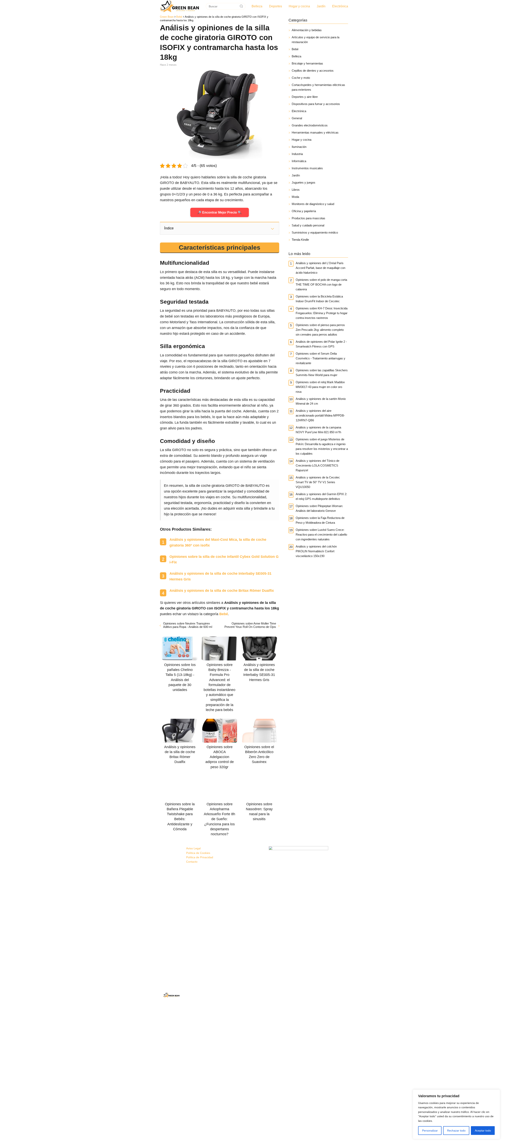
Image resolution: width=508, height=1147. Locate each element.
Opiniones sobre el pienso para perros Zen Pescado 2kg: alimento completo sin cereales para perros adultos (320, 329)
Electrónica (340, 6)
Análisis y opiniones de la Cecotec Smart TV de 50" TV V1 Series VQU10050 (318, 482)
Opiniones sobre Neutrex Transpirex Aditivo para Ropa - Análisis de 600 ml (187, 625)
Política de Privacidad (199, 857)
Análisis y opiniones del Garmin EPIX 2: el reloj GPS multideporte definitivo (321, 496)
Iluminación (299, 146)
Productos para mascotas (308, 218)
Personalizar (430, 1130)
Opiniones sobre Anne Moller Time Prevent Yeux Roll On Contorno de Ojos (250, 625)
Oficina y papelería (304, 211)
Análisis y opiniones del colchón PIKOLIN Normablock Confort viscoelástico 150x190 (316, 551)
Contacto (191, 861)
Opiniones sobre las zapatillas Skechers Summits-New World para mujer (322, 373)
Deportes (275, 6)
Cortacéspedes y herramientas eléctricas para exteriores (318, 87)
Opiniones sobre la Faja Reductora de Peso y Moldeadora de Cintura (320, 520)
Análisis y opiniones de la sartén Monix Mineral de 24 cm (321, 401)
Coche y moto (301, 77)
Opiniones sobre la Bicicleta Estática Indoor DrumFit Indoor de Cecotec (319, 299)
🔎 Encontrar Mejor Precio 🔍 (219, 212)
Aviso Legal (193, 848)
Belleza (257, 6)
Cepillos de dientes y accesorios (313, 70)
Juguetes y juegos (303, 182)
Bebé (295, 49)
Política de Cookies (198, 852)
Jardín (321, 6)
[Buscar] (241, 6)
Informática (299, 161)
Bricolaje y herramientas (307, 63)
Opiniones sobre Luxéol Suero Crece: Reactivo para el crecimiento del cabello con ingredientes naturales (321, 534)
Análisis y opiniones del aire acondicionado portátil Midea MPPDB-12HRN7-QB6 (320, 415)
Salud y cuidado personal (308, 225)
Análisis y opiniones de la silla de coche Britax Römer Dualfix (221, 591)
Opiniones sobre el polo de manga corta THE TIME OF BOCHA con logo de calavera (321, 284)
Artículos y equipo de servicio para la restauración (315, 40)
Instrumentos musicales (307, 168)
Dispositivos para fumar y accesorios (316, 104)
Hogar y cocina (299, 6)
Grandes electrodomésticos (310, 125)
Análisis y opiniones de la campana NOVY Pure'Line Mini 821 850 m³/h (318, 430)
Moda (295, 196)
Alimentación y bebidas (307, 30)
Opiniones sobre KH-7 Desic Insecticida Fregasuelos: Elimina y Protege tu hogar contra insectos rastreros (321, 313)
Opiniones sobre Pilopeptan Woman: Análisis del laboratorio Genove (319, 508)
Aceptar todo (483, 1130)
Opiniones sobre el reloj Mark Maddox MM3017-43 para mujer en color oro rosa (320, 386)
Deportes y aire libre (305, 96)
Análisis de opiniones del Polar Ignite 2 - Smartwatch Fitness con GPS (321, 344)
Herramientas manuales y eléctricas (315, 132)
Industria (297, 154)
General (297, 118)
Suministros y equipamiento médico (315, 232)
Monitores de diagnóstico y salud (313, 204)
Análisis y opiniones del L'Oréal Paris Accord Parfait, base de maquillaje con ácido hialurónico (320, 267)
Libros (296, 189)
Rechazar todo (456, 1130)
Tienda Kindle (300, 239)
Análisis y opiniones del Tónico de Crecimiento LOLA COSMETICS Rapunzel (317, 465)
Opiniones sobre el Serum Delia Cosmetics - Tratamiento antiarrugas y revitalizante (320, 358)
